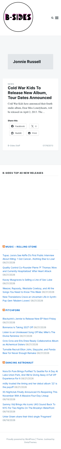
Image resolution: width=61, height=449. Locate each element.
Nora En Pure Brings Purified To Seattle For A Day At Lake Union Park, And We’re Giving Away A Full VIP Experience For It (30, 375)
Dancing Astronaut (20, 362)
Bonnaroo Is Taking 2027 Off (18, 327)
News (11, 84)
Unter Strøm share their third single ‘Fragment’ (27, 416)
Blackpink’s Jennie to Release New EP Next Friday (29, 318)
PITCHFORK (13, 310)
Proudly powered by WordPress (21, 439)
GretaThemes (30, 442)
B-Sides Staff (14, 145)
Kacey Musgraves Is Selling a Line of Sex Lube (27, 279)
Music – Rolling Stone (21, 246)
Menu (56, 18)
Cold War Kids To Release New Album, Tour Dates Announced (30, 93)
